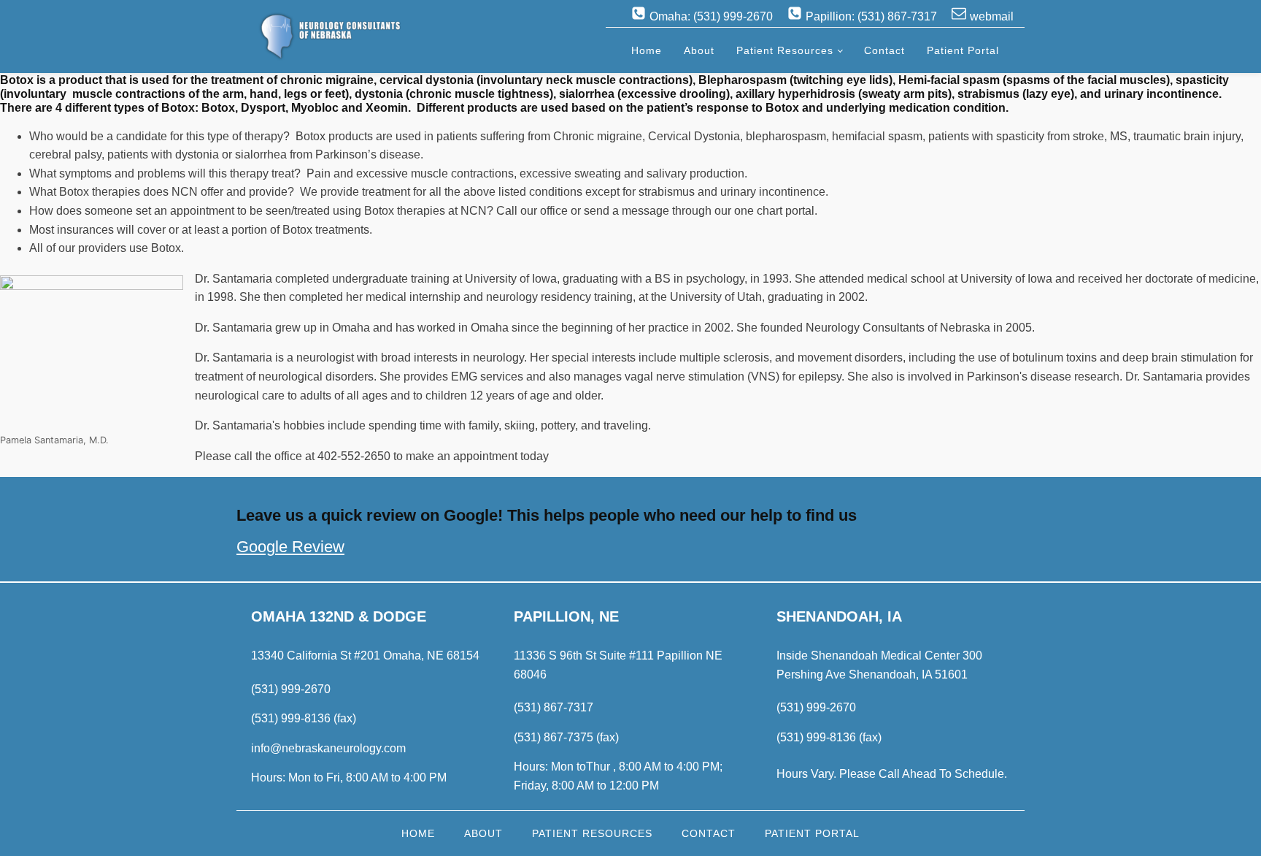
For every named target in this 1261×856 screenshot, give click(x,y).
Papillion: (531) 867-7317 (871, 16)
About (699, 50)
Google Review (290, 547)
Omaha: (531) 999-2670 (711, 16)
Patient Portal (963, 50)
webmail (992, 16)
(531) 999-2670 (291, 689)
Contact (884, 50)
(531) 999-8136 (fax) (303, 718)
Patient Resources (784, 50)
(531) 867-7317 (553, 707)
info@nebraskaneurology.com (328, 748)
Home (646, 50)
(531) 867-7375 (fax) (566, 737)
